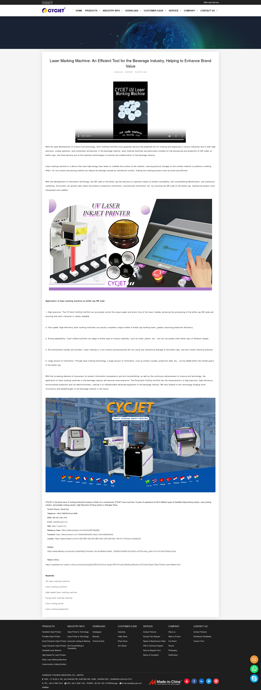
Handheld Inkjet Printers (51, 631)
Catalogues (97, 631)
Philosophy (172, 650)
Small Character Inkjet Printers (54, 641)
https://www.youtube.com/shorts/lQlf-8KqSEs (80, 530)
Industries (122, 631)
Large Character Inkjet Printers (54, 645)
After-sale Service (211, 2)
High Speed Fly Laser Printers (54, 655)
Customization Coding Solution (54, 664)
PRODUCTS (91, 10)
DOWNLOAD (131, 10)
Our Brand (172, 641)
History (171, 645)
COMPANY (189, 10)
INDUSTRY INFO (111, 10)
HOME (79, 10)
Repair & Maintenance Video (154, 641)
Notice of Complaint (151, 655)
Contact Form (199, 641)
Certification (173, 655)
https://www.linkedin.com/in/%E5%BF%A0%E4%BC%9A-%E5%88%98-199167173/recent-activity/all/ (98, 538)
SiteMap (45, 687)
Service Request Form (152, 650)
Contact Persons (149, 631)
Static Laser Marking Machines (54, 659)
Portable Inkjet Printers (51, 636)
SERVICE (173, 10)
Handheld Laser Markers (51, 650)
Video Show (122, 636)
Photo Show (122, 641)
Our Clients (122, 645)
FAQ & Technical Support (153, 645)
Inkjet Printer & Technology (78, 631)
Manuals (96, 636)
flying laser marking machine (147, 380)
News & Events (174, 636)
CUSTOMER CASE (153, 10)
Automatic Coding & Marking (78, 641)
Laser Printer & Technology (78, 636)
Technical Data (98, 641)
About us (171, 631)
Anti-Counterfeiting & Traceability (75, 647)
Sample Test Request (151, 636)
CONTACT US (208, 10)
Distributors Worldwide (202, 636)
